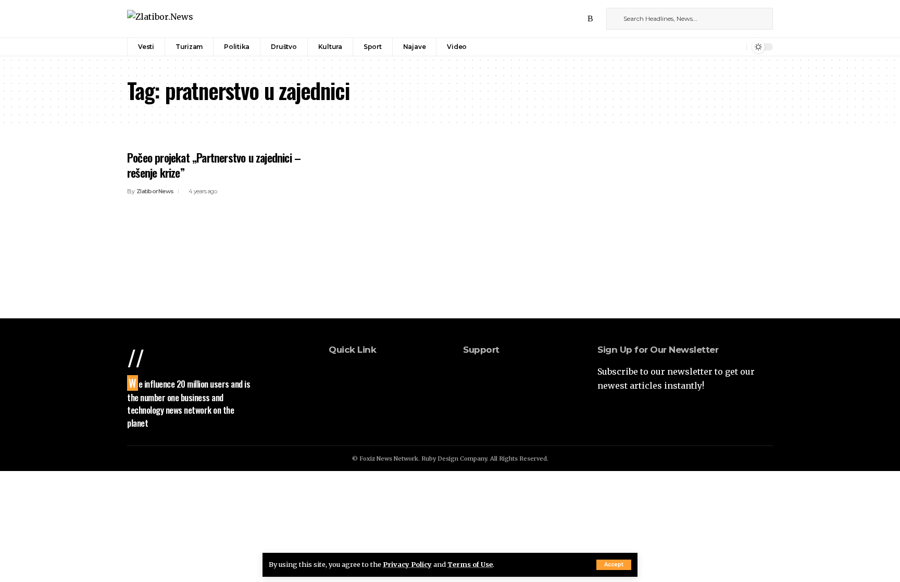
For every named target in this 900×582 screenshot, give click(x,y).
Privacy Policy (407, 564)
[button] (613, 565)
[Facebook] (556, 18)
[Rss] (590, 18)
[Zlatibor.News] (160, 18)
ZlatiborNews (155, 191)
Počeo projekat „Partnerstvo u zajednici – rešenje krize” (214, 165)
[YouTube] (579, 18)
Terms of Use (470, 564)
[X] (567, 18)
